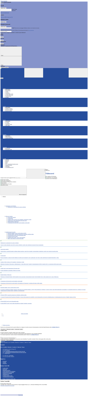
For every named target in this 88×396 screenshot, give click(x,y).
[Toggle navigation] (33, 73)
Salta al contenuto (3, 1)
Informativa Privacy (6, 370)
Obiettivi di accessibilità (7, 373)
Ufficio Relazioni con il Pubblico (9, 371)
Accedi (2, 3)
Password (13, 10)
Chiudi (2, 37)
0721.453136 (7, 350)
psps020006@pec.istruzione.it (15, 352)
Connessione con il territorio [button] (10, 205)
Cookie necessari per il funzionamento (7, 337)
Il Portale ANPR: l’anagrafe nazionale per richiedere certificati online (21, 234)
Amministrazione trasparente (8, 376)
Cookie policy (5, 368)
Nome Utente (14, 9)
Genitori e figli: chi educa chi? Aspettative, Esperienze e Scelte (19, 219)
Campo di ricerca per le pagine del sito (7, 177)
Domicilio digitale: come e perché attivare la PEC (17, 233)
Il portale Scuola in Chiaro (13, 236)
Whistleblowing (6, 374)
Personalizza (3, 329)
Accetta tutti (19, 329)
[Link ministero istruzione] (5, 2)
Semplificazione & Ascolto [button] (10, 232)
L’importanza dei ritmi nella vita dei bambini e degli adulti (18, 222)
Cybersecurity (10, 218)
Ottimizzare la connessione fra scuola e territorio (17, 207)
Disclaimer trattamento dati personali (7, 385)
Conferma (6, 67)
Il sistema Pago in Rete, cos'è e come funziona (16, 237)
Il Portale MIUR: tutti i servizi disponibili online (17, 235)
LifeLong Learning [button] (9, 216)
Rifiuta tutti (10, 329)
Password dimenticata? (4, 12)
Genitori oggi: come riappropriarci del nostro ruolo (17, 220)
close (2, 78)
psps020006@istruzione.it (15, 351)
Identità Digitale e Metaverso (13, 221)
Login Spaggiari (31, 30)
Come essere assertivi (12, 217)
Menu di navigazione (22, 194)
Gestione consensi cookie (7, 375)
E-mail (13, 27)
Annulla (2, 67)
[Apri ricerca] (78, 73)
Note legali (5, 369)
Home (46, 169)
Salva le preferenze (9, 340)
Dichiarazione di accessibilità (8, 372)
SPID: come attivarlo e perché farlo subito (15, 238)
